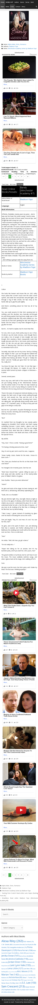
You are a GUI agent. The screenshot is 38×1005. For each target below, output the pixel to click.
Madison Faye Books (26, 273)
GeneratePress (29, 1002)
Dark (32, 2)
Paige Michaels (6, 980)
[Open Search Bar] (36, 6)
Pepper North (28, 980)
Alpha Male (11, 44)
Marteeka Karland (24, 975)
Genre (22, 2)
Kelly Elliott (5, 965)
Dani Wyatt (29, 944)
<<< (4, 176)
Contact (17, 7)
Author (17, 2)
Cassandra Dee (19, 944)
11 (18, 176)
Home (2, 2)
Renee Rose (6, 983)
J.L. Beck (22, 953)
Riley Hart (17, 983)
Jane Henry (31, 953)
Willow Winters (9, 992)
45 (27, 176)
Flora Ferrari (24, 950)
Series (27, 2)
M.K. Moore (24, 971)
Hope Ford (12, 953)
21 (21, 176)
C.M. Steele (6, 944)
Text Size (20, 184)
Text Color (5, 184)
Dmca (23, 7)
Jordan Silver (17, 961)
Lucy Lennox (12, 971)
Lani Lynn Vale (20, 965)
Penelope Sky (17, 980)
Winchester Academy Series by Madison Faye (22, 48)
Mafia (7, 7)
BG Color (13, 184)
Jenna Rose (24, 956)
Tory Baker (24, 990)
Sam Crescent (13, 986)
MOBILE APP (9, 2)
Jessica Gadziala (18, 958)
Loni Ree (27, 969)
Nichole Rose (15, 977)
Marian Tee (10, 974)
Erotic (12, 7)
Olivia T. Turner (29, 977)
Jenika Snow (10, 955)
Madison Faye (13, 46)
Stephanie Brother (11, 990)
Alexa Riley (12, 941)
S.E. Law (29, 982)
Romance (23, 44)
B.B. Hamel (29, 941)
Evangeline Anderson (18, 947)
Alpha (2, 7)
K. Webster (30, 962)
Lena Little (15, 968)
